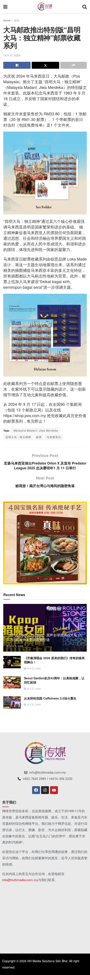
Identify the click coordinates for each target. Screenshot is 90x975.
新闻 (16, 20)
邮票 (39, 437)
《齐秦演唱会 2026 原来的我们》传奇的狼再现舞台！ (54, 660)
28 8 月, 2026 (33, 704)
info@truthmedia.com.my (20, 879)
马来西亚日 (54, 437)
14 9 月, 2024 (11, 55)
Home (6, 20)
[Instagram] (45, 790)
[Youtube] (54, 790)
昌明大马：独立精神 (18, 437)
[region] (45, 543)
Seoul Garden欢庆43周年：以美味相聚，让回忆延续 (54, 680)
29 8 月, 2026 (16, 646)
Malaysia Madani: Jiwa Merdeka (36, 430)
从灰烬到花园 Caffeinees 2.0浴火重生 (50, 698)
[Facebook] (36, 790)
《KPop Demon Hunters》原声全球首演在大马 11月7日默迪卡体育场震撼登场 (44, 637)
